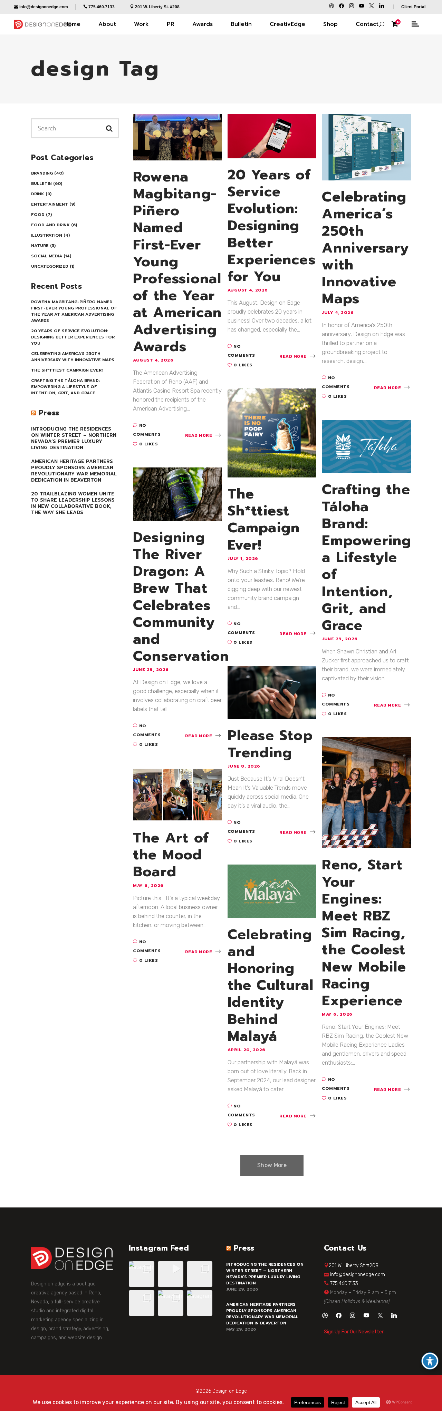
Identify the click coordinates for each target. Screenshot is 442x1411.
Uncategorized (49, 266)
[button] (141, 1274)
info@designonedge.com (357, 1274)
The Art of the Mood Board (171, 854)
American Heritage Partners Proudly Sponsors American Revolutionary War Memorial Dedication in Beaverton (74, 471)
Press (49, 412)
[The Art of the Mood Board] (177, 794)
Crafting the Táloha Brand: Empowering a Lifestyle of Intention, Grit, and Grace (65, 386)
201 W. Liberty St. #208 (157, 6)
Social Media (46, 256)
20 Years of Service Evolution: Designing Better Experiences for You (73, 337)
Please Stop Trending (270, 744)
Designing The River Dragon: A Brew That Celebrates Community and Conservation (181, 597)
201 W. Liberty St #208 (353, 1266)
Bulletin (41, 183)
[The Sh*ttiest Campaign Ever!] (272, 432)
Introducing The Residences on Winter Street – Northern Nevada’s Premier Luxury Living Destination (73, 438)
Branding (42, 173)
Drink (37, 194)
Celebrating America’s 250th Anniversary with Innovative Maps (72, 357)
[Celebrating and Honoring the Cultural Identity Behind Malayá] (272, 890)
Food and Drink (50, 225)
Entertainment (49, 204)
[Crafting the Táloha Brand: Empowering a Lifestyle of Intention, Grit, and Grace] (366, 445)
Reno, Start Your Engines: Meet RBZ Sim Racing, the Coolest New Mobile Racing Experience (364, 932)
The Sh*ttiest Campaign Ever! (67, 370)
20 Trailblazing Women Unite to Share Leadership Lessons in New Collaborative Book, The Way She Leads (73, 503)
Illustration (46, 235)
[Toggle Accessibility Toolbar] (430, 1361)
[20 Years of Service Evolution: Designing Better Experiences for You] (272, 135)
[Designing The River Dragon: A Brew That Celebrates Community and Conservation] (177, 493)
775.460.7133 (344, 1283)
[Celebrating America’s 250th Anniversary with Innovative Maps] (366, 146)
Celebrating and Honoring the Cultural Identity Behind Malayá (271, 985)
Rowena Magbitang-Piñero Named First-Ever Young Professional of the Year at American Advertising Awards (74, 311)
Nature (40, 246)
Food (38, 214)
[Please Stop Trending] (272, 692)
